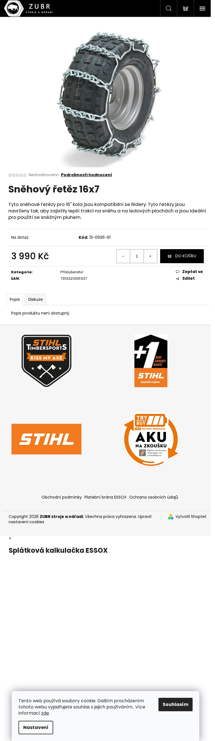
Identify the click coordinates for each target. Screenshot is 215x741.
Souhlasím (175, 704)
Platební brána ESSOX (106, 497)
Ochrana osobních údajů (153, 497)
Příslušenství (71, 272)
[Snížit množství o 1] (123, 256)
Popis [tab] (15, 299)
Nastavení (35, 727)
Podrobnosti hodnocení (86, 175)
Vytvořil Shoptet (191, 516)
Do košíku (185, 256)
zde (45, 713)
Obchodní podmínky (61, 497)
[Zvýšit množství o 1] (150, 256)
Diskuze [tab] (35, 299)
